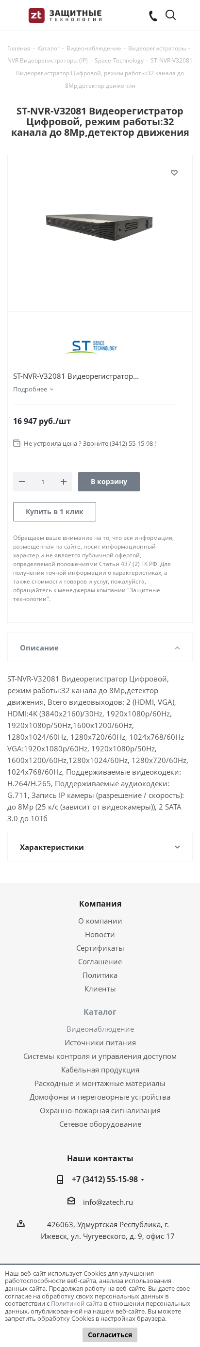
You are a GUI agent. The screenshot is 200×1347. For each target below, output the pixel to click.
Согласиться (110, 1334)
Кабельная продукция (100, 1069)
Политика (100, 975)
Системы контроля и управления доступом (100, 1056)
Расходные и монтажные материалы (100, 1083)
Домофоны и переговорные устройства (100, 1097)
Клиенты (100, 988)
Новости (100, 934)
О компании (100, 920)
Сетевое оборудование (100, 1124)
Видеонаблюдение (100, 1029)
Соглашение (100, 961)
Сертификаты (100, 948)
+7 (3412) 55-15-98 (105, 1179)
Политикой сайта (76, 1303)
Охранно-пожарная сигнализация (100, 1110)
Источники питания (100, 1042)
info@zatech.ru (108, 1202)
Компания (100, 903)
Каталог (100, 1011)
